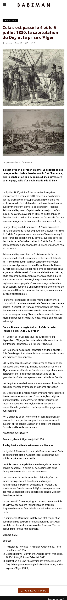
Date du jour (10, 21)
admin (9, 43)
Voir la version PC (35, 591)
